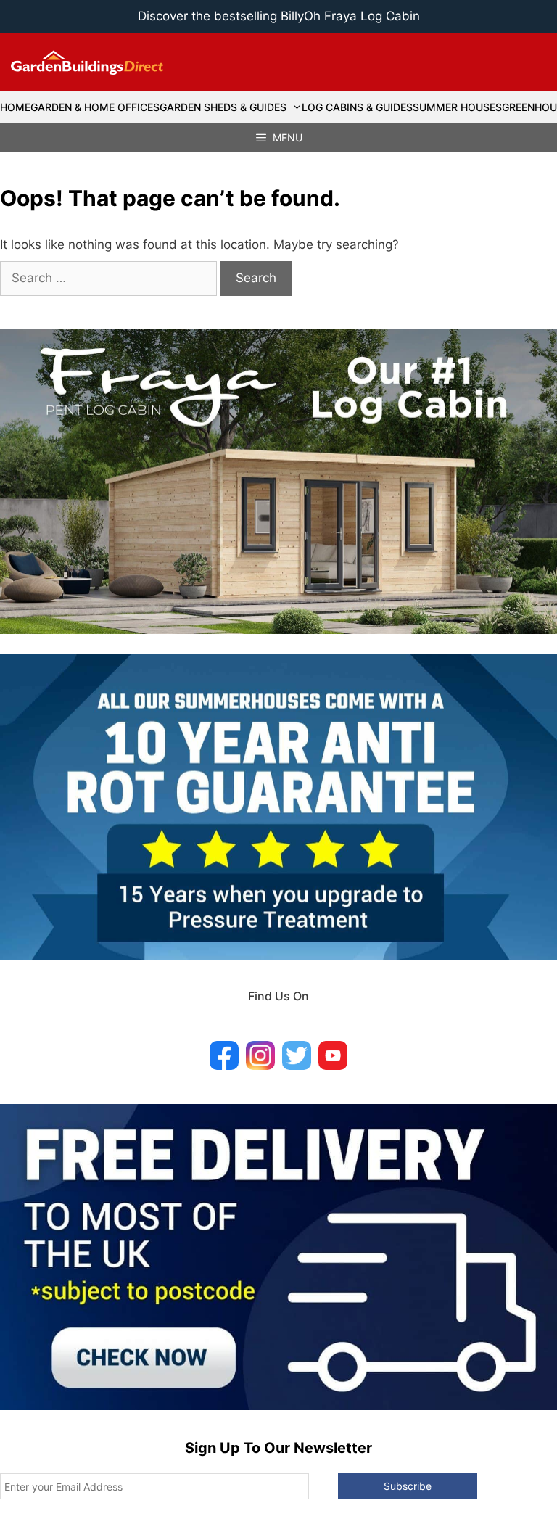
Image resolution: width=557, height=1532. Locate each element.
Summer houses (457, 107)
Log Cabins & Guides (357, 107)
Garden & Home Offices (95, 107)
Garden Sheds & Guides (223, 107)
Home (15, 107)
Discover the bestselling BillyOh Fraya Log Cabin (279, 16)
